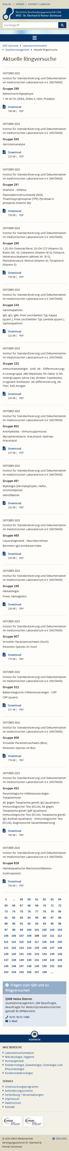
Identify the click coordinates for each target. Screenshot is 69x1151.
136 (60, 954)
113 (6, 941)
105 (6, 935)
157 (36, 972)
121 (6, 947)
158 (44, 972)
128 (60, 947)
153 (6, 972)
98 (13, 929)
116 (29, 941)
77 (36, 911)
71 (52, 905)
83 (21, 917)
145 (6, 966)
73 (6, 911)
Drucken (61, 1138)
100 (29, 929)
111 (52, 935)
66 (13, 905)
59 (21, 899)
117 (36, 941)
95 (52, 923)
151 (52, 966)
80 (59, 911)
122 (14, 947)
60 (29, 899)
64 (59, 899)
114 (14, 941)
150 (44, 966)
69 (36, 905)
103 (52, 929)
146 (14, 966)
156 (29, 972)
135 (52, 954)
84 (29, 917)
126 (44, 947)
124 (29, 947)
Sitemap (20, 4)
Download (14, 107)
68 (29, 905)
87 (52, 917)
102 (44, 929)
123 (21, 947)
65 (6, 905)
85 (36, 917)
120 (60, 941)
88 (59, 917)
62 (44, 899)
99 (21, 929)
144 (60, 960)
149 (36, 966)
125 (36, 947)
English (7, 4)
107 (21, 935)
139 (21, 960)
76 (29, 911)
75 (21, 911)
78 (44, 911)
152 (60, 966)
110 (44, 935)
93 (36, 923)
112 (60, 935)
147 (21, 966)
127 (52, 947)
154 (14, 972)
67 (21, 905)
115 (21, 941)
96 (59, 923)
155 (21, 972)
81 (6, 917)
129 (6, 954)
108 (29, 935)
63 (52, 899)
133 (36, 954)
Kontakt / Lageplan (39, 4)
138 (14, 960)
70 (44, 905)
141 (36, 960)
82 (13, 917)
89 (6, 923)
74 (13, 911)
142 (44, 960)
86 (44, 917)
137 (6, 960)
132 (29, 954)
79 (52, 911)
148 (29, 966)
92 (29, 923)
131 (21, 954)
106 (14, 935)
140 (29, 960)
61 (36, 899)
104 (60, 929)
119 (52, 941)
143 (52, 960)
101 (36, 929)
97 (6, 929)
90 (13, 923)
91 (21, 923)
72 (59, 905)
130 (14, 954)
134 (44, 954)
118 (44, 941)
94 (44, 923)
